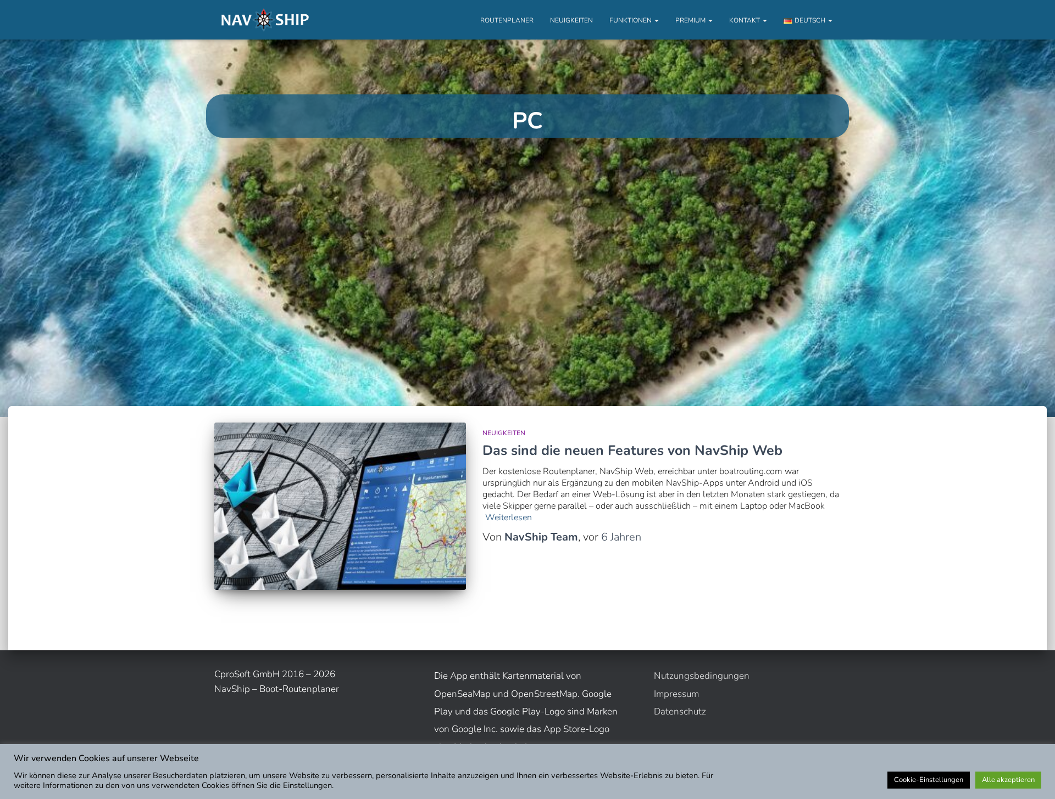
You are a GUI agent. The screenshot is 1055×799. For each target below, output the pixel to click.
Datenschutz (680, 711)
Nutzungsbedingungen (701, 675)
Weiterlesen (508, 518)
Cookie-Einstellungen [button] (928, 780)
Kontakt (745, 20)
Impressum (676, 694)
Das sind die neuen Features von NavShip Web (632, 450)
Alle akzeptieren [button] (1008, 780)
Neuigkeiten (571, 20)
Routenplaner (507, 20)
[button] (656, 20)
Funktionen (631, 20)
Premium (691, 20)
